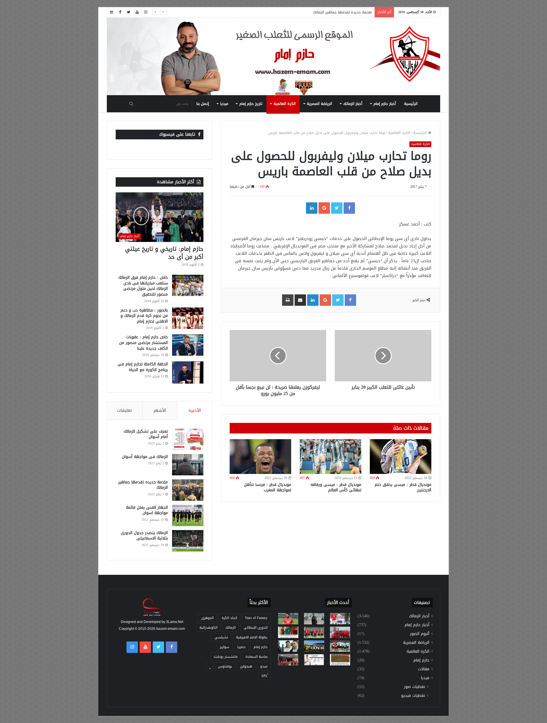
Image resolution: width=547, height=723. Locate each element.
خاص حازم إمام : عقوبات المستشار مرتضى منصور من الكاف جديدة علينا (143, 342)
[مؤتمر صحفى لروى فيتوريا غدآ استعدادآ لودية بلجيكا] (314, 618)
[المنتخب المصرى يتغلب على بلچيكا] (340, 618)
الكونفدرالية (208, 627)
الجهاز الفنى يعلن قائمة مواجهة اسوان (147, 510)
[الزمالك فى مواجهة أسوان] (187, 464)
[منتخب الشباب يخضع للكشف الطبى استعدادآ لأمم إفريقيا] (340, 632)
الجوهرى (207, 618)
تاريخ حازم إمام (250, 103)
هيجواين (246, 666)
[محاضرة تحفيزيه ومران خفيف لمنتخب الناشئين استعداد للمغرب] (314, 646)
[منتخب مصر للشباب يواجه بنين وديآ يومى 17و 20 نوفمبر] (340, 659)
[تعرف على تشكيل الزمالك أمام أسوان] (187, 439)
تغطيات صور (414, 687)
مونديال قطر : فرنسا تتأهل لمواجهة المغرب (267, 487)
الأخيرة (195, 410)
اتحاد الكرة (229, 618)
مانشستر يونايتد (225, 656)
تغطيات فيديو (413, 695)
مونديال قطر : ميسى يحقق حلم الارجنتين (403, 487)
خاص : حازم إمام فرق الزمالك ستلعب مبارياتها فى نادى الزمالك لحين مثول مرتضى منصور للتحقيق (143, 286)
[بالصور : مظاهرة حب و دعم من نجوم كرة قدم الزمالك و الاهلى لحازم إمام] (187, 318)
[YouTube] (137, 12)
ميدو (264, 666)
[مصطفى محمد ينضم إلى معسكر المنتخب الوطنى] (288, 632)
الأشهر (160, 410)
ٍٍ (210, 666)
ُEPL (265, 676)
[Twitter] (128, 12)
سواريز (224, 647)
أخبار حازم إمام (384, 103)
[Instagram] (145, 12)
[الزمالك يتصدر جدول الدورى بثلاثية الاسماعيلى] (187, 540)
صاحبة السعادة (257, 656)
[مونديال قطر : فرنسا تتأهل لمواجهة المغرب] (260, 456)
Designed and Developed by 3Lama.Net (152, 622)
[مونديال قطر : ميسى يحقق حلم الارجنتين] (400, 456)
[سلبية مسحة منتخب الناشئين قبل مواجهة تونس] (288, 659)
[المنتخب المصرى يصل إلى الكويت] (288, 646)
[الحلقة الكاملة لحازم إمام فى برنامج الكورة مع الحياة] (187, 372)
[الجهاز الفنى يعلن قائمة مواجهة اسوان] (187, 515)
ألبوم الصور (419, 634)
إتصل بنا (202, 103)
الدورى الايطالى (256, 627)
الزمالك (230, 627)
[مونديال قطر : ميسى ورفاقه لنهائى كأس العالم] (330, 456)
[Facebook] (120, 12)
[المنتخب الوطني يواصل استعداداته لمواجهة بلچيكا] (340, 646)
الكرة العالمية (285, 103)
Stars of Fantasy (256, 618)
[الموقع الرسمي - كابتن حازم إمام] (273, 57)
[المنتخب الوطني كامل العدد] (288, 618)
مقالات (423, 669)
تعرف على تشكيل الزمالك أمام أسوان (146, 434)
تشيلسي (221, 637)
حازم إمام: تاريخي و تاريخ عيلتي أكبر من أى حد (164, 252)
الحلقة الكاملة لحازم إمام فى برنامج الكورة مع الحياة (143, 367)
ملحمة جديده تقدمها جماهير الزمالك (342, 12)
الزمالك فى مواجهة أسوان (145, 457)
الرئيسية (411, 103)
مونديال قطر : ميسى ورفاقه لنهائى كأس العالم (336, 487)
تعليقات (124, 410)
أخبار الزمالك (352, 103)
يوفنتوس (225, 666)
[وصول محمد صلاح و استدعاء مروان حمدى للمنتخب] (314, 632)
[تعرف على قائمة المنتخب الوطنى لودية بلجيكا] (314, 659)
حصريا (241, 647)
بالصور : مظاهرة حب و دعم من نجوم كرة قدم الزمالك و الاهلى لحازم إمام (144, 315)
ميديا (224, 103)
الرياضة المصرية (319, 103)
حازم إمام (421, 660)
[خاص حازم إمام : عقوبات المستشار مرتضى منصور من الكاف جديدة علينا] (187, 345)
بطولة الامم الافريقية (252, 637)
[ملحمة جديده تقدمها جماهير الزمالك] (187, 490)
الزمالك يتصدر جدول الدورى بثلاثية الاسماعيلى (144, 535)
